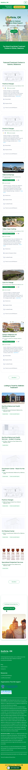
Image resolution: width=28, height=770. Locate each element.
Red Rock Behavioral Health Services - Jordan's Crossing (11, 438)
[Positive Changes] (13, 76)
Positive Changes (8, 84)
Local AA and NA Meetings (6, 675)
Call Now (15, 31)
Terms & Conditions (5, 757)
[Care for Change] (13, 275)
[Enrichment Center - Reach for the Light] (13, 460)
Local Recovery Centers (5, 677)
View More (14, 377)
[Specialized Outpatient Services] (13, 554)
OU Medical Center (8, 531)
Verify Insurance (4, 666)
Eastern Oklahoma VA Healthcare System (9, 335)
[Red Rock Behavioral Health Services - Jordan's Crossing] (13, 429)
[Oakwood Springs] (13, 167)
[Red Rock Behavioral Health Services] (13, 398)
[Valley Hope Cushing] (13, 221)
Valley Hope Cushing (9, 229)
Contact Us (3, 669)
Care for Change (7, 282)
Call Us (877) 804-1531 (9, 608)
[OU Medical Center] (13, 523)
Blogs (2, 664)
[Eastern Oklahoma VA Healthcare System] (13, 327)
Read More (18, 96)
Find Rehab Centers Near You (11, 604)
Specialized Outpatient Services (12, 562)
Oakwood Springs (8, 175)
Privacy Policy (12, 757)
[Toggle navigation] (25, 2)
